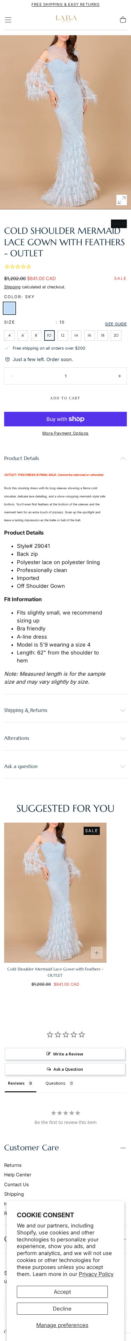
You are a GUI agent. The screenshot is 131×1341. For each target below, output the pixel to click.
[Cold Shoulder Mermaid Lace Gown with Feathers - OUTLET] (55, 892)
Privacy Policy (96, 1274)
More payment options (65, 433)
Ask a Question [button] (68, 1069)
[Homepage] (65, 20)
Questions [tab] (55, 1083)
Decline (62, 1308)
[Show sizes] (97, 952)
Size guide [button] (116, 324)
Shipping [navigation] (14, 1194)
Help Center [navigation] (17, 1175)
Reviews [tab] (16, 1083)
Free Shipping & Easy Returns (65, 4)
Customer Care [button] (31, 1148)
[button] (8, 20)
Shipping (12, 287)
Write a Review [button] (68, 1054)
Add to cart (65, 398)
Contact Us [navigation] (16, 1184)
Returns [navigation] (13, 1165)
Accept (62, 1292)
